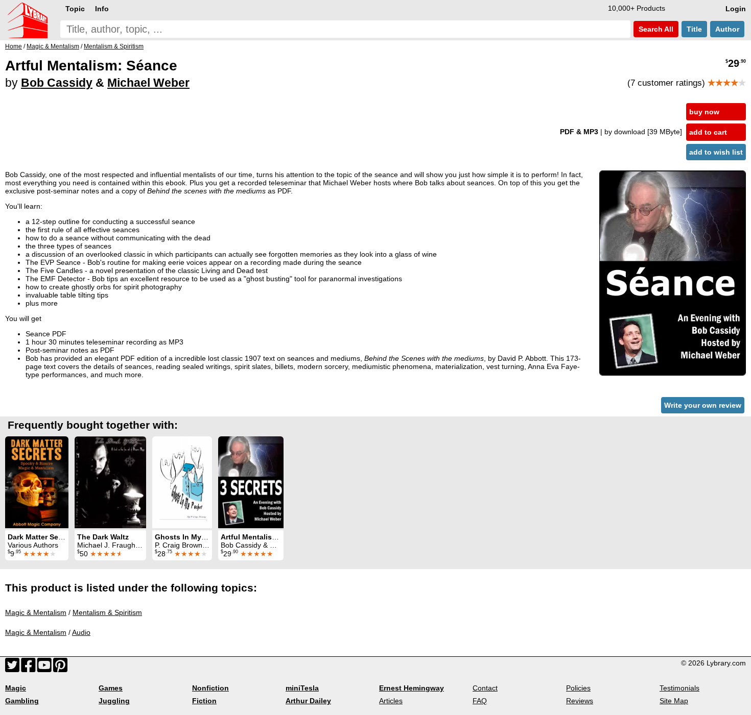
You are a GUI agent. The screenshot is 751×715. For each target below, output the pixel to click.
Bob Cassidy (56, 82)
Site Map (674, 701)
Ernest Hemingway (411, 688)
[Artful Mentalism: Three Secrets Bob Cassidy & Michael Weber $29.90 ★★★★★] (251, 482)
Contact (485, 688)
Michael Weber (148, 82)
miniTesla (302, 688)
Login (735, 9)
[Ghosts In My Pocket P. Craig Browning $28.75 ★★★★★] (182, 482)
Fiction (204, 701)
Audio (81, 632)
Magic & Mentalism (35, 612)
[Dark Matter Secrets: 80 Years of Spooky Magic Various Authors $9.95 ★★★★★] (36, 482)
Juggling (114, 701)
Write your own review (702, 405)
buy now (704, 112)
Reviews (579, 701)
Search (655, 29)
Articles (391, 701)
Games (111, 688)
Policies (578, 688)
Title (694, 29)
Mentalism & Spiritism (107, 612)
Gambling (22, 701)
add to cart (708, 132)
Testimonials (679, 688)
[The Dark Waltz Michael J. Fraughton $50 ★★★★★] (110, 482)
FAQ (480, 701)
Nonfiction (210, 688)
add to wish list (716, 152)
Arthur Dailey (308, 701)
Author (727, 29)
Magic (15, 688)
